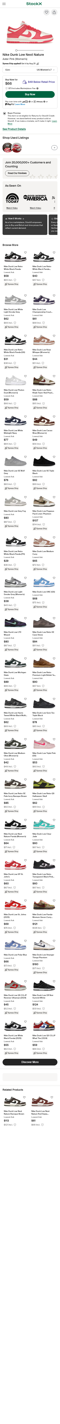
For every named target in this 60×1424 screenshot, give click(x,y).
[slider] (16, 50)
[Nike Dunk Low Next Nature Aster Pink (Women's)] (7, 147)
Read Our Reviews (16, 172)
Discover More (30, 1062)
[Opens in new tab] (29, 101)
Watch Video (12, 208)
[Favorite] (46, 12)
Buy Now (30, 94)
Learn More (20, 104)
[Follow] (25, 252)
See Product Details (14, 129)
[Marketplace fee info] (37, 88)
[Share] (54, 12)
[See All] (54, 147)
